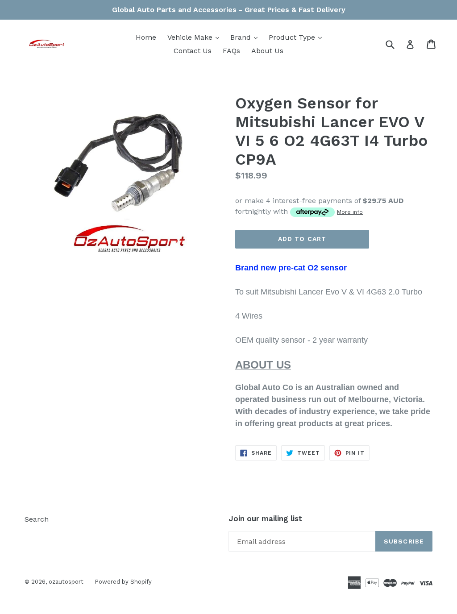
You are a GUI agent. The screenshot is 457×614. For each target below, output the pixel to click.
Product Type (297, 37)
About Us (267, 50)
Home (146, 37)
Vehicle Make (195, 37)
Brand (246, 37)
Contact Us (193, 50)
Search (37, 519)
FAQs (231, 50)
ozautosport (66, 581)
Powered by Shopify (123, 581)
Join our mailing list (265, 518)
